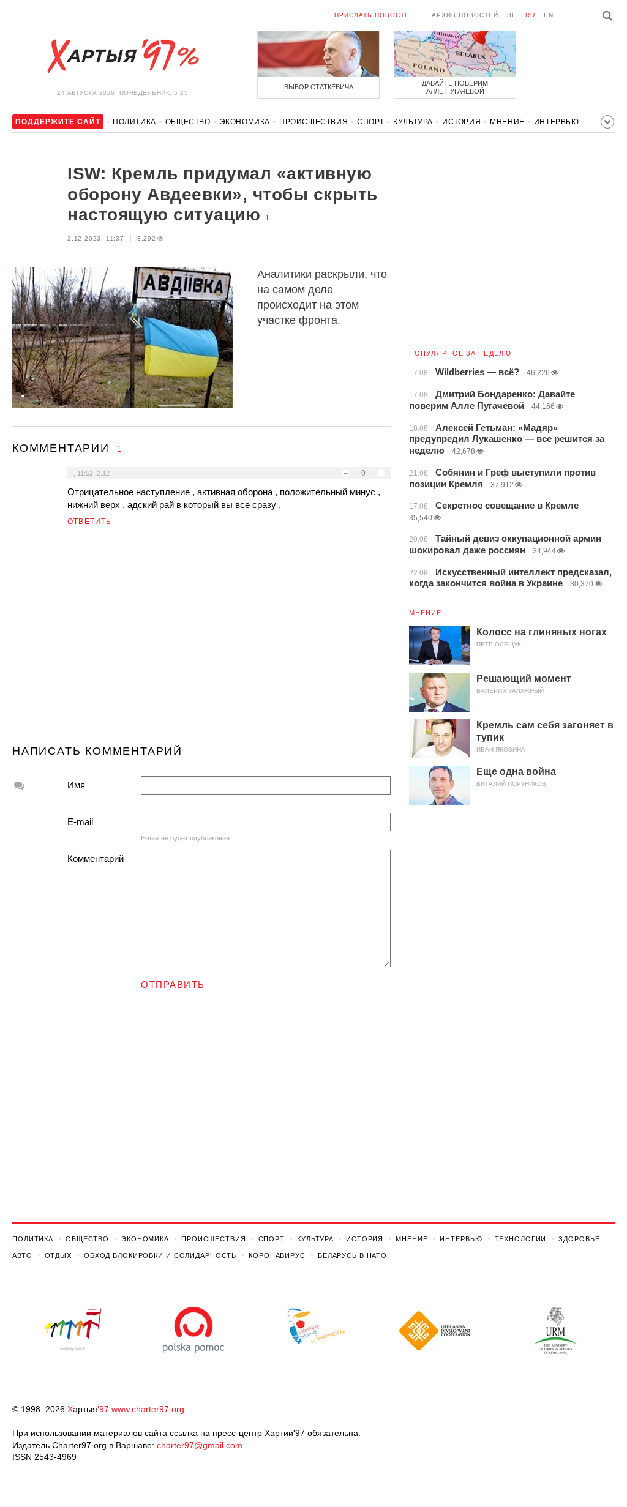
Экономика (245, 122)
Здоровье (578, 1239)
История (461, 122)
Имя (76, 785)
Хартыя (122, 56)
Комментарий (95, 858)
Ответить (89, 521)
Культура (413, 122)
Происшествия (313, 122)
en (549, 15)
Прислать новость (372, 15)
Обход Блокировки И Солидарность (160, 1255)
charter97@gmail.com (199, 1445)
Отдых (58, 1255)
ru (530, 15)
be (512, 15)
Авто (22, 1255)
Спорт (370, 122)
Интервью (556, 122)
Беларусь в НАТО (352, 1255)
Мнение (507, 122)
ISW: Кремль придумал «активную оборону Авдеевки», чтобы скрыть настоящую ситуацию (222, 194)
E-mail (80, 822)
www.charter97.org (147, 1409)
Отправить (173, 984)
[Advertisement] (201, 641)
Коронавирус (277, 1255)
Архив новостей (465, 15)
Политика (134, 122)
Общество (188, 122)
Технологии (521, 1239)
